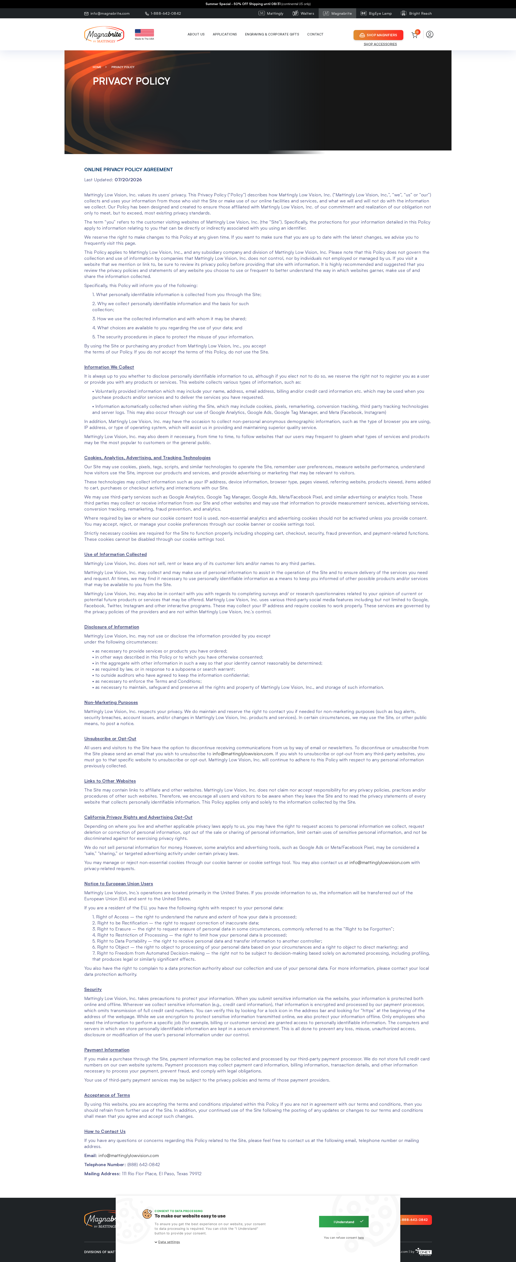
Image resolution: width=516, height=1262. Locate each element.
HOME (97, 67)
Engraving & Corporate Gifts (272, 34)
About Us (196, 34)
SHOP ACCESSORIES (380, 44)
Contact (315, 34)
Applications (225, 34)
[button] (429, 34)
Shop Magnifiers (382, 35)
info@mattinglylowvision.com (243, 753)
